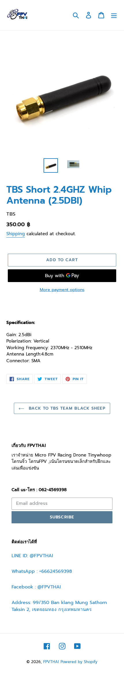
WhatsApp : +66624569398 (42, 571)
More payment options (62, 290)
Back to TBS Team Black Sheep (66, 408)
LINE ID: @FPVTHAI (32, 555)
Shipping (15, 234)
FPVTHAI (51, 662)
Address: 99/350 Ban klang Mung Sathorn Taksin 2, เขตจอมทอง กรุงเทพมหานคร (59, 606)
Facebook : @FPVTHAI (36, 587)
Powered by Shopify (79, 662)
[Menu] (114, 15)
